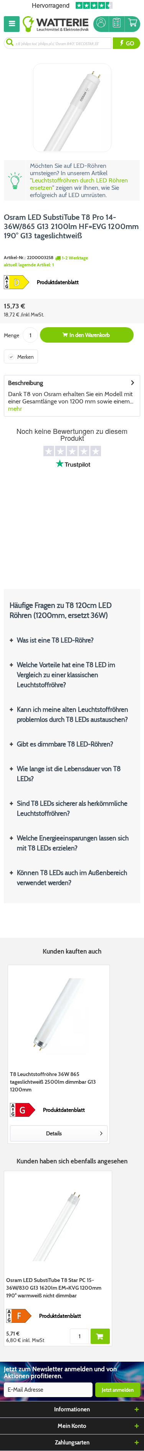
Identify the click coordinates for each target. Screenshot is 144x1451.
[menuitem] (13, 24)
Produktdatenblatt (58, 282)
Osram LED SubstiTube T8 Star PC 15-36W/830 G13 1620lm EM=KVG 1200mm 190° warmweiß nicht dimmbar (53, 1288)
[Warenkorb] (132, 24)
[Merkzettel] (116, 24)
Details (54, 1133)
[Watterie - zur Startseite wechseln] (56, 24)
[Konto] (101, 24)
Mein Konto (72, 1426)
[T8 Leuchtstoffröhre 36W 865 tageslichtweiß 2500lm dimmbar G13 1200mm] (59, 1016)
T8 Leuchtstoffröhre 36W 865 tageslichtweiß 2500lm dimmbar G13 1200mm (53, 1082)
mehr (15, 408)
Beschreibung (25, 383)
